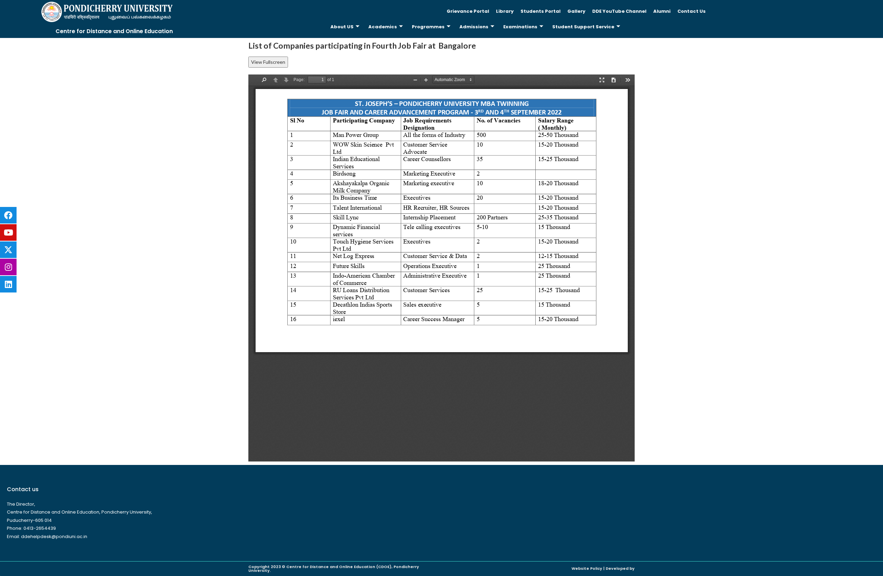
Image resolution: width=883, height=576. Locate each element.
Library (505, 11)
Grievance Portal (468, 11)
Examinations (520, 26)
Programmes (428, 26)
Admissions (473, 26)
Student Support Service (583, 26)
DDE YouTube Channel (619, 11)
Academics (382, 26)
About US (342, 26)
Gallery (576, 11)
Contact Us (691, 11)
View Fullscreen (268, 62)
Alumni (662, 11)
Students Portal (540, 11)
